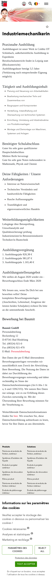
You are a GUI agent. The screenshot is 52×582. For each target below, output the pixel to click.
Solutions (31, 446)
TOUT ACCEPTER (26, 564)
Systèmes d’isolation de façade (12, 459)
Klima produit (8, 479)
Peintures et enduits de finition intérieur (12, 485)
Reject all (42, 549)
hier (16, 415)
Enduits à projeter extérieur (9, 466)
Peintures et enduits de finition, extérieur (12, 452)
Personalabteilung (20, 351)
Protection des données (26, 558)
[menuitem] (24, 3)
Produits (6, 446)
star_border (47, 26)
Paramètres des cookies (17, 549)
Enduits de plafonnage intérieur (12, 492)
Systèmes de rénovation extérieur (12, 473)
